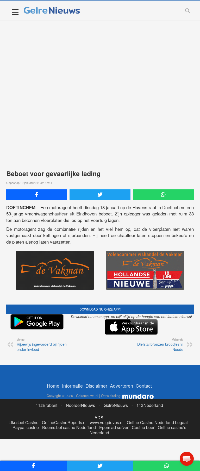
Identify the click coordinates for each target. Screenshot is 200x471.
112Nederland (149, 405)
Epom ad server (113, 427)
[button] (187, 459)
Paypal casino (25, 427)
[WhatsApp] (163, 194)
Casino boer (143, 427)
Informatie (72, 385)
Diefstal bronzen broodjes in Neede (160, 344)
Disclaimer (96, 385)
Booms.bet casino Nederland (69, 427)
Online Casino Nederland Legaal (157, 422)
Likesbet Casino (24, 422)
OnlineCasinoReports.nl (64, 422)
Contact (144, 385)
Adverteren (121, 385)
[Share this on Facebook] (36, 194)
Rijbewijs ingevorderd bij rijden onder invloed (42, 344)
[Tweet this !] (100, 194)
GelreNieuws (116, 405)
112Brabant (46, 405)
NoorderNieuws (80, 405)
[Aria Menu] (15, 12)
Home (53, 385)
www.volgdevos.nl (106, 422)
